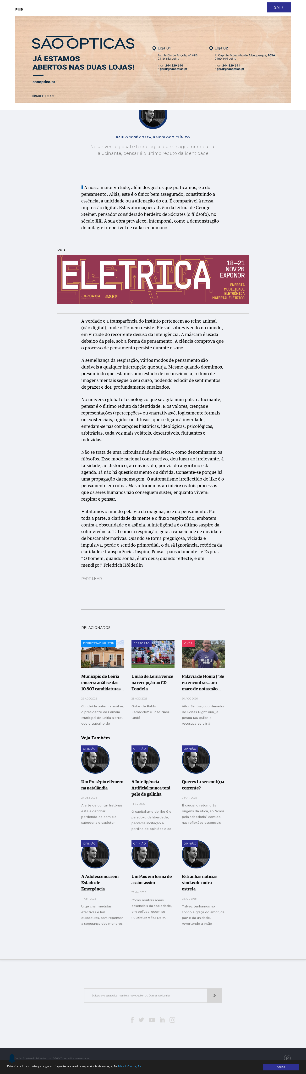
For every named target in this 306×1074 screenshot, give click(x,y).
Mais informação (129, 1066)
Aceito (281, 1066)
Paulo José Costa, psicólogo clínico (153, 137)
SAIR (279, 7)
